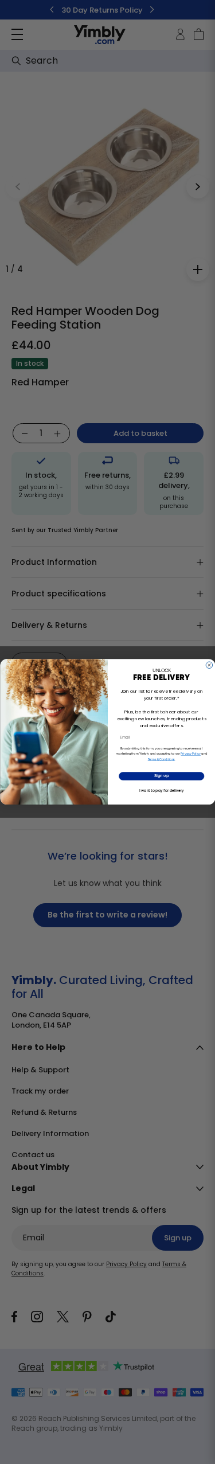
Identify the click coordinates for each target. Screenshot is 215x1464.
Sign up (161, 777)
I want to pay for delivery (161, 790)
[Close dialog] (209, 665)
